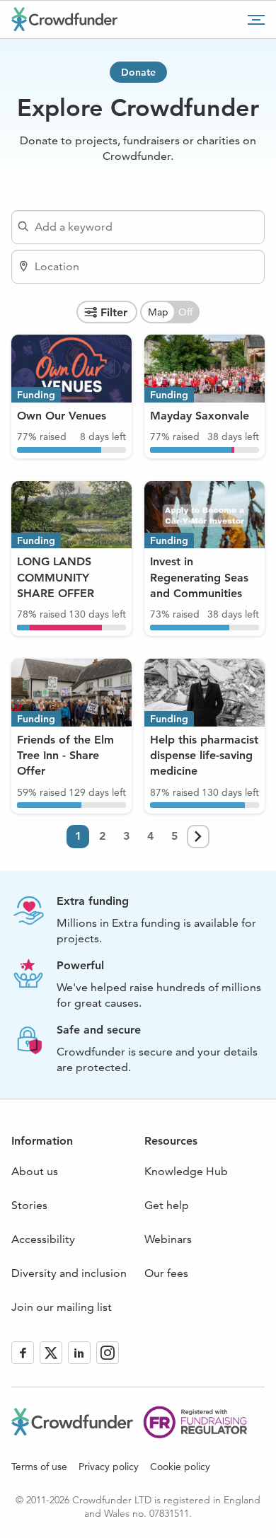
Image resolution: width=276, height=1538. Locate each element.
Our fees (166, 1273)
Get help (166, 1205)
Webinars (168, 1239)
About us (34, 1171)
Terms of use (39, 1466)
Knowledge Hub (186, 1171)
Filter (113, 312)
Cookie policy (180, 1466)
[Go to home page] (64, 19)
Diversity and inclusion (69, 1273)
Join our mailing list (61, 1307)
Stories (29, 1205)
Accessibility (43, 1239)
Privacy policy (109, 1466)
